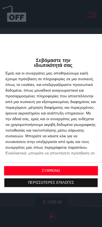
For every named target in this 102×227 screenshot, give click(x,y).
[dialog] (51, 113)
